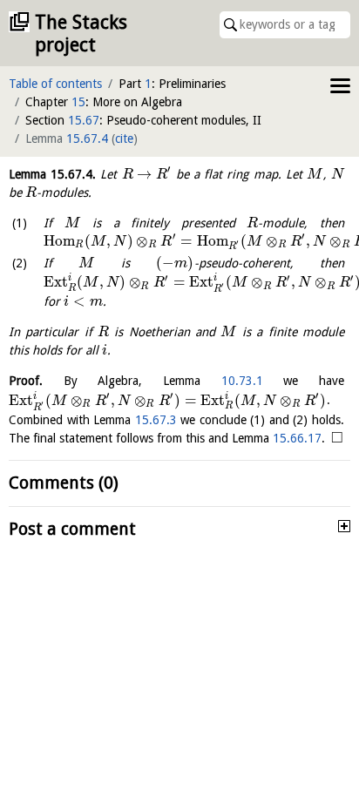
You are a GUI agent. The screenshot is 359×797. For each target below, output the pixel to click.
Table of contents (55, 84)
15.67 (83, 120)
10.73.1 (242, 381)
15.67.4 (87, 138)
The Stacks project (81, 33)
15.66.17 (297, 438)
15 (78, 102)
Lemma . (52, 174)
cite (124, 138)
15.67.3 (156, 420)
